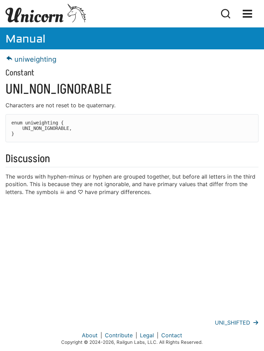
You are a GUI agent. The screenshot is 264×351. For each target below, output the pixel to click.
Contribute (119, 335)
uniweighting (34, 59)
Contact (171, 335)
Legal (147, 335)
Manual (25, 38)
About (90, 335)
